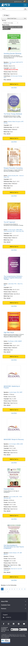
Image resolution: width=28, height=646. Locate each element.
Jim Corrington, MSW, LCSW (16, 444)
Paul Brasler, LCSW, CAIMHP (15, 341)
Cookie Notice (22, 636)
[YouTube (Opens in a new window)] (24, 624)
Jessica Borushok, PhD (9, 231)
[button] (9, 28)
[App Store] (14, 629)
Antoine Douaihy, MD (13, 175)
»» (7, 591)
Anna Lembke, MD (13, 496)
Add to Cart (13, 84)
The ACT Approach (9, 222)
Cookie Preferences (5, 637)
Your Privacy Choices (15, 636)
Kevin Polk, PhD (20, 231)
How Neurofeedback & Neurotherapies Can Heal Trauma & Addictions (14, 546)
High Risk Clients (9, 332)
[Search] (25, 9)
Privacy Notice (7, 636)
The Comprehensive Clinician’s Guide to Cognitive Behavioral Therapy (13, 277)
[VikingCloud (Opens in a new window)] (5, 641)
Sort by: (4, 20)
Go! (25, 18)
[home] (5, 5)
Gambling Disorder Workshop (12, 53)
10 (24, 589)
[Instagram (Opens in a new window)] (8, 624)
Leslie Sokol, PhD (12, 283)
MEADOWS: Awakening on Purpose (12, 387)
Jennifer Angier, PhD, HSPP (15, 392)
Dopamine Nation (9, 489)
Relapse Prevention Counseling (13, 168)
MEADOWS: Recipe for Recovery (14, 439)
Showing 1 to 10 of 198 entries (8, 585)
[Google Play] (23, 629)
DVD (10, 566)
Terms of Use (19, 635)
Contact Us (8, 617)
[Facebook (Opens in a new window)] (3, 624)
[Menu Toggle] (25, 5)
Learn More (14, 87)
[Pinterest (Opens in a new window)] (18, 624)
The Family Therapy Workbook (13, 114)
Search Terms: (5, 25)
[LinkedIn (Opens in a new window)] (13, 624)
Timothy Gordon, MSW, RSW (15, 229)
